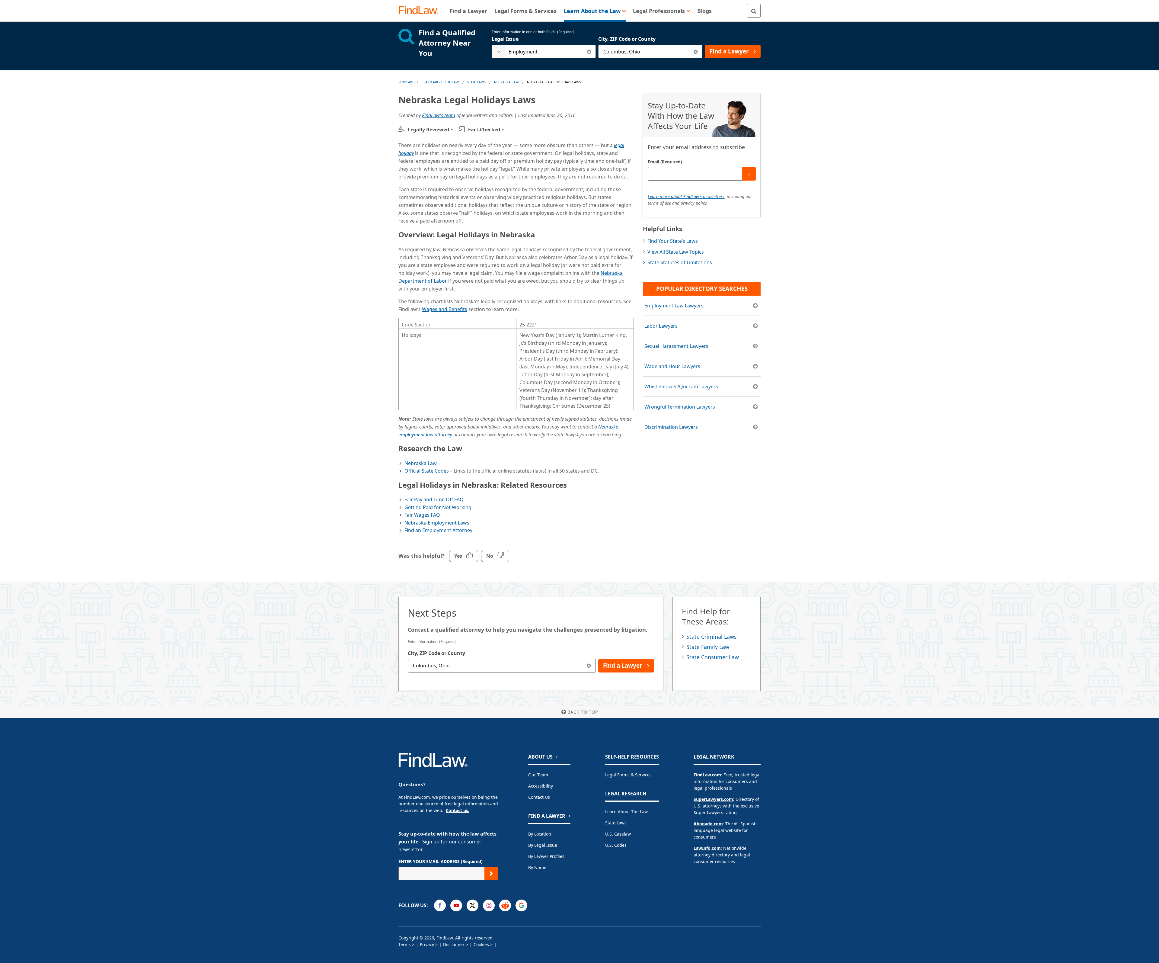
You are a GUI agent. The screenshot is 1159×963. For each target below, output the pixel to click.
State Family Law (707, 646)
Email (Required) (665, 162)
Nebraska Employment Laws (436, 522)
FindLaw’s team (438, 115)
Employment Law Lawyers (674, 305)
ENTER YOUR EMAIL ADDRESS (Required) (440, 861)
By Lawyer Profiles (546, 856)
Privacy (427, 944)
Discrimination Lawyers (671, 427)
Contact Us (539, 797)
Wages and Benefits (444, 309)
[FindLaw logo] (421, 11)
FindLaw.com (707, 775)
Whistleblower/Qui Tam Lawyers (681, 386)
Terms (404, 944)
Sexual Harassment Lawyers (676, 346)
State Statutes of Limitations (679, 262)
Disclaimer (454, 944)
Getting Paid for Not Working (437, 507)
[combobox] (544, 51)
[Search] (754, 11)
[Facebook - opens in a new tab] (440, 905)
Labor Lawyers (661, 326)
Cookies (481, 944)
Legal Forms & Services (628, 775)
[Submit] (749, 174)
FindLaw (405, 82)
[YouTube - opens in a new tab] (456, 905)
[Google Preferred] (521, 905)
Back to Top (582, 712)
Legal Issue (505, 39)
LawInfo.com (707, 848)
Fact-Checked (484, 129)
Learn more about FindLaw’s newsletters (686, 196)
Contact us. (457, 810)
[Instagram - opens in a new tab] (489, 905)
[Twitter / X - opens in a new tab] (472, 905)
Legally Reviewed (428, 129)
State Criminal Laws (711, 636)
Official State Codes (426, 470)
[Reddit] (505, 905)
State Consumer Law (712, 657)
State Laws (476, 82)
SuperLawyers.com (713, 799)
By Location (539, 834)
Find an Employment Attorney (438, 530)
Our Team (538, 775)
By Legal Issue (542, 845)
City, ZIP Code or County (627, 39)
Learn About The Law (440, 82)
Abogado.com (708, 824)
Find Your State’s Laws (672, 241)
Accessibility (540, 786)
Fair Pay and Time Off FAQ (434, 499)
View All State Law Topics (675, 252)
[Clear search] (589, 51)
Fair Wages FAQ (422, 515)
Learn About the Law (626, 811)
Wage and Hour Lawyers (672, 366)
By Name (537, 867)
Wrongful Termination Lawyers (679, 406)
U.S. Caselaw (618, 834)
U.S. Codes (616, 845)
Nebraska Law (506, 82)
